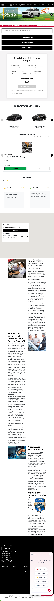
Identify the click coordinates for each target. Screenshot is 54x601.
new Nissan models (13, 345)
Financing (25, 566)
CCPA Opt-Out (33, 596)
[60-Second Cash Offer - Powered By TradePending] (27, 26)
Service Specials (15, 571)
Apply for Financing (26, 569)
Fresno (34, 307)
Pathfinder (18, 353)
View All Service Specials (39, 136)
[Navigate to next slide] (53, 14)
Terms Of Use (16, 596)
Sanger (38, 308)
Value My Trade (25, 571)
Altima (20, 364)
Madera (30, 308)
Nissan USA (30, 596)
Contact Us (7, 548)
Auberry (43, 307)
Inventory (5, 566)
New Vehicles (4, 569)
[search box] (27, 30)
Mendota (30, 310)
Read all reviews (49, 180)
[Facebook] (3, 560)
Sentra (13, 361)
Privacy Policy (6, 596)
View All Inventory (26, 107)
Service (14, 566)
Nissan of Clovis (3, 596)
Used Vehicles (5, 571)
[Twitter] (8, 560)
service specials (36, 470)
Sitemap (19, 596)
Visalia (38, 307)
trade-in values (11, 432)
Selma (34, 308)
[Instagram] (5, 560)
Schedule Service (48, 136)
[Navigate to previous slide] (1, 14)
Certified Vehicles (5, 573)
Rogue (17, 370)
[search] (52, 4)
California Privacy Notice (11, 596)
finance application (33, 528)
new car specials (17, 379)
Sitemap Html (23, 596)
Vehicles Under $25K (6, 574)
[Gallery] (27, 14)
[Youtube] (11, 560)
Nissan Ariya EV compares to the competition (16, 392)
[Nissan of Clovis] (3, 4)
